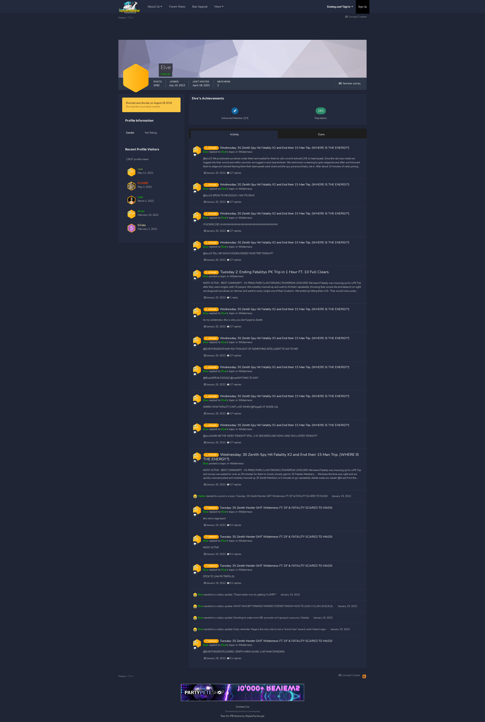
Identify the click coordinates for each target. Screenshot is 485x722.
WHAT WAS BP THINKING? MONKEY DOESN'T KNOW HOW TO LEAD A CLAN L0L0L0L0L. (283, 606)
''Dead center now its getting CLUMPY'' (255, 594)
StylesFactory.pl (254, 716)
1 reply (233, 297)
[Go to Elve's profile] (197, 150)
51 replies (235, 525)
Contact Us (242, 707)
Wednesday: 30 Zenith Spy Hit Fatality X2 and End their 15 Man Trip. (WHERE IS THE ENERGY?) (284, 148)
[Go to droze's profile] (131, 214)
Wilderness (245, 152)
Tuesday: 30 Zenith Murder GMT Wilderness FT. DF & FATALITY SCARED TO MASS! (282, 496)
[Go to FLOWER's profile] (131, 186)
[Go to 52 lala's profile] (131, 228)
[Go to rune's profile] (131, 172)
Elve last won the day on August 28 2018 (149, 103)
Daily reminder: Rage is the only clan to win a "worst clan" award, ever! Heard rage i (280, 629)
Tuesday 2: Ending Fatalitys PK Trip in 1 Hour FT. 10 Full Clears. (274, 272)
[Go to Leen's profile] (131, 200)
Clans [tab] (321, 134)
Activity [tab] (234, 134)
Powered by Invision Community (242, 711)
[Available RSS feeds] (364, 676)
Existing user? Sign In (339, 7)
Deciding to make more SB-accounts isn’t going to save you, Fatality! (271, 618)
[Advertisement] (187, 30)
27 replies (235, 173)
